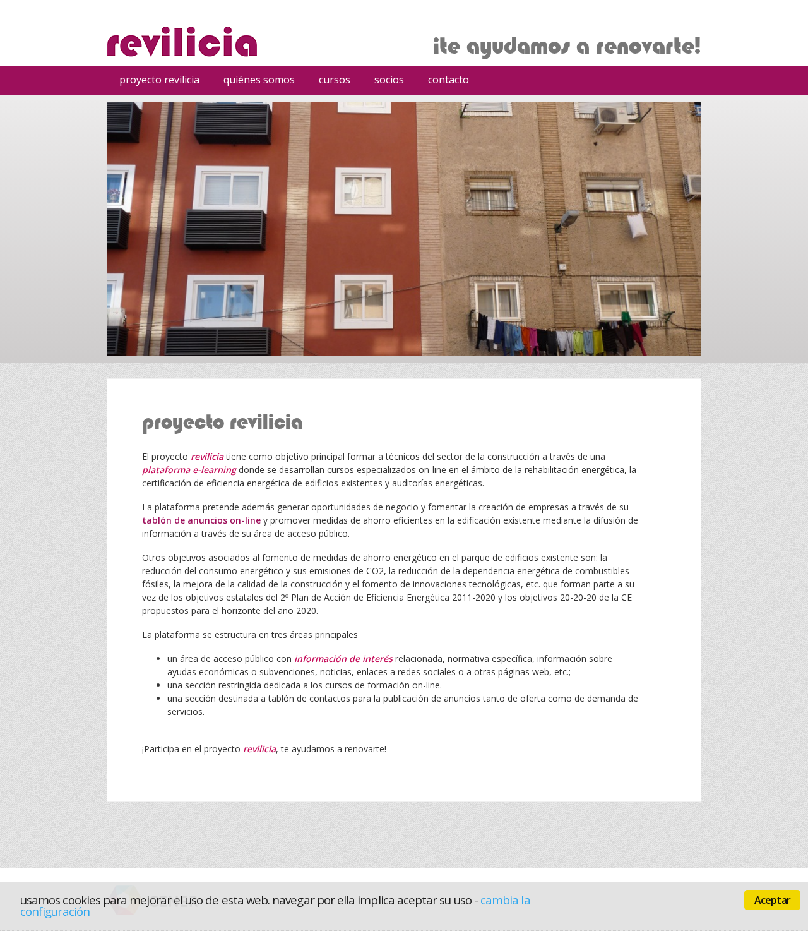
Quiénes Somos (259, 80)
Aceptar (772, 900)
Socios (389, 80)
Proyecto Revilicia (159, 80)
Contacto (448, 80)
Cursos (330, 81)
